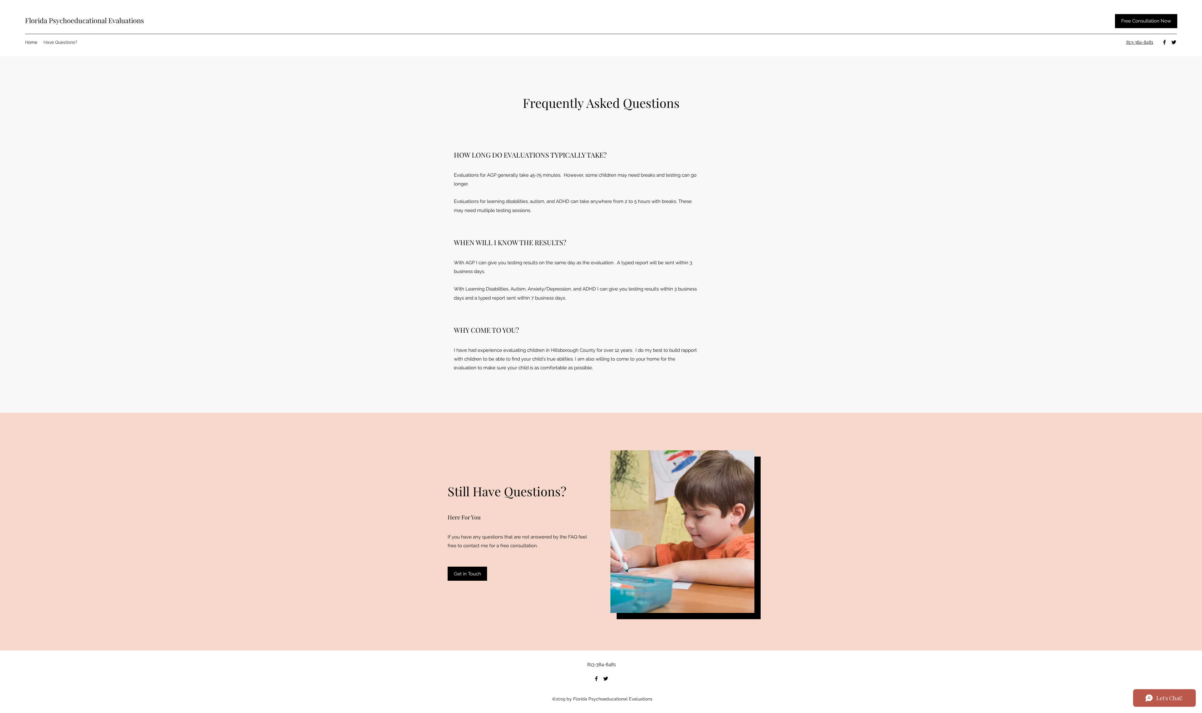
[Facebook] (1164, 42)
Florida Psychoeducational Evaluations (84, 20)
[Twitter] (1174, 42)
